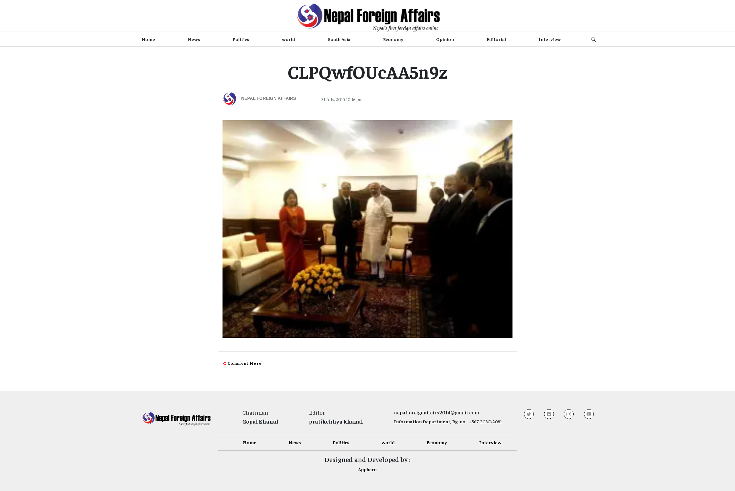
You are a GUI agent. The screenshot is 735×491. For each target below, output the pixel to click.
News (194, 39)
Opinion (445, 39)
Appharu (367, 469)
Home (148, 39)
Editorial (496, 39)
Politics (241, 39)
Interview (550, 39)
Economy (393, 39)
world (288, 39)
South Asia (339, 39)
